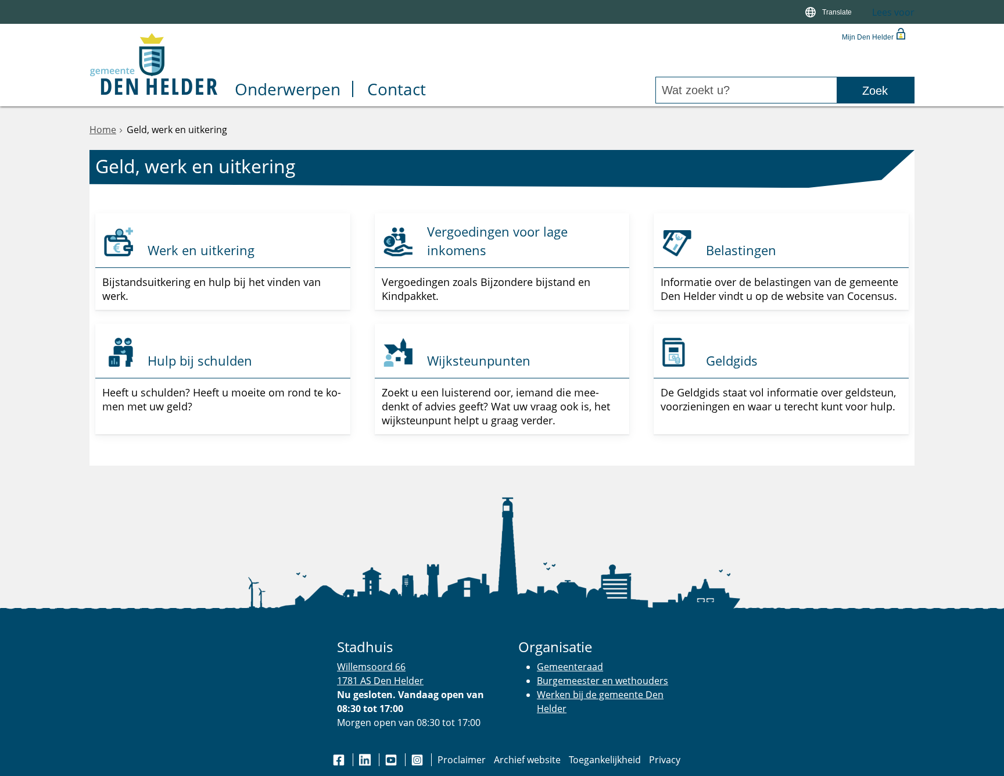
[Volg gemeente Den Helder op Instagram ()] (418, 759)
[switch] (830, 12)
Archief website (527, 759)
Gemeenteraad (570, 666)
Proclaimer (462, 759)
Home (102, 129)
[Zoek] (875, 90)
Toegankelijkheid (605, 759)
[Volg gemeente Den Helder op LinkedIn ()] (366, 759)
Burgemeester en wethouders (602, 680)
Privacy (664, 759)
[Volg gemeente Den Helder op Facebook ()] (340, 759)
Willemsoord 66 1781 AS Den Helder (380, 673)
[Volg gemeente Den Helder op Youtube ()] (392, 759)
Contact (396, 90)
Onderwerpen (287, 90)
